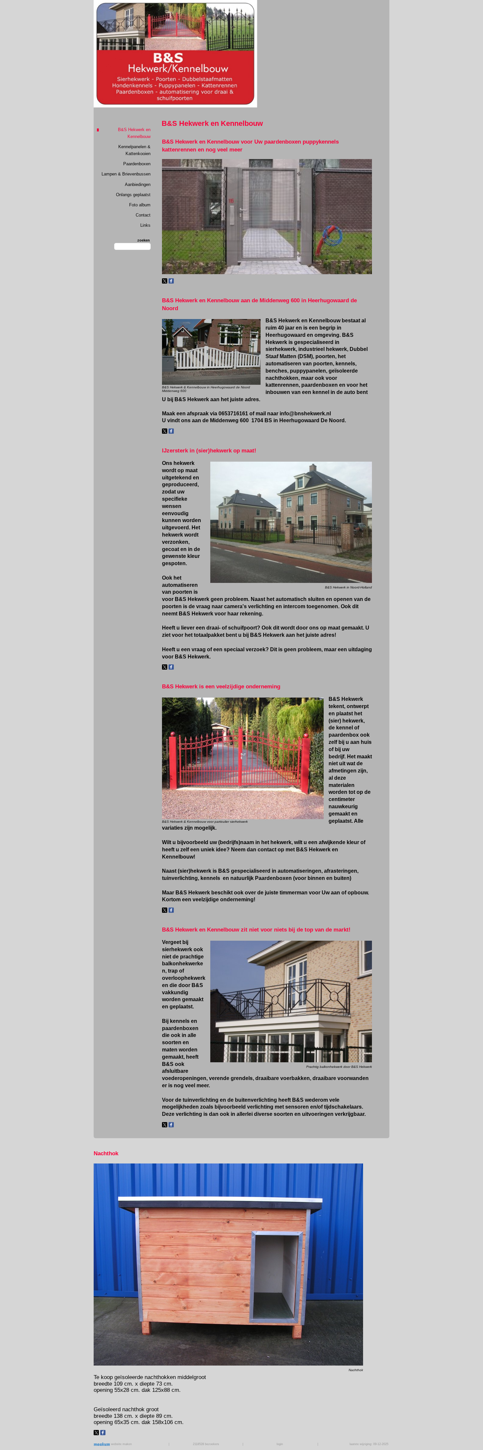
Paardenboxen (136, 163)
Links (145, 225)
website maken (121, 1444)
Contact (143, 215)
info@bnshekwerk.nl (305, 413)
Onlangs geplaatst (133, 194)
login (280, 1444)
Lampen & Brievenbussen (126, 174)
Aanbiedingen (137, 184)
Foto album (139, 204)
